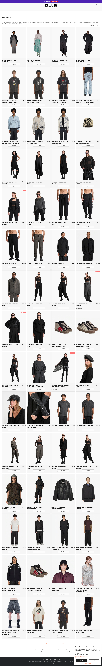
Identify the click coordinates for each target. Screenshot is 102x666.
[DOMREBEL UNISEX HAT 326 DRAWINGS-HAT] (88, 124)
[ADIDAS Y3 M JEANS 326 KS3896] (14, 530)
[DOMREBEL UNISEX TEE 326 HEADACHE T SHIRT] (14, 83)
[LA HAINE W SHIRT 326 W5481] (88, 164)
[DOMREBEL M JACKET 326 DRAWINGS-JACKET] (63, 124)
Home (3, 19)
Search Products (35, 651)
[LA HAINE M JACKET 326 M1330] (14, 286)
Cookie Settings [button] (87, 663)
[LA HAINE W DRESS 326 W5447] (63, 449)
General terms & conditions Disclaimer (35, 661)
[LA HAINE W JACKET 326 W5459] (39, 327)
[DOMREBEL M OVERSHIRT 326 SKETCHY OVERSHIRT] (14, 124)
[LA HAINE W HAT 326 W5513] (88, 367)
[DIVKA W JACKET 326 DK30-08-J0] (88, 42)
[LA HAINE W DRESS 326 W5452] (14, 164)
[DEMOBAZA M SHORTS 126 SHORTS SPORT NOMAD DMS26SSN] (14, 613)
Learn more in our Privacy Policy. (82, 656)
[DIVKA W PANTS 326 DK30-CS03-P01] (63, 42)
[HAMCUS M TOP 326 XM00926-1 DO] (14, 489)
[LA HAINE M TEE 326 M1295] (88, 408)
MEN (41, 9)
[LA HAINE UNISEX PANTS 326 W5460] (14, 367)
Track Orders (51, 651)
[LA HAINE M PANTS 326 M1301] (63, 205)
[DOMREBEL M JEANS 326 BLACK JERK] (88, 613)
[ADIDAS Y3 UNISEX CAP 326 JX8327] (63, 571)
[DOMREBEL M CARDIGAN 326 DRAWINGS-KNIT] (39, 124)
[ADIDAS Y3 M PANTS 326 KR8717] (88, 530)
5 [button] (51, 643)
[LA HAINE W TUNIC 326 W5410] (39, 205)
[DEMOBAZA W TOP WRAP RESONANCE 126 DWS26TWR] (88, 571)
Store (7, 19)
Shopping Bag (67, 651)
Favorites (59, 651)
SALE (60, 9)
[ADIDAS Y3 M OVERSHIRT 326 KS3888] (63, 530)
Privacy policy (45, 661)
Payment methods (52, 661)
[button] (54, 1)
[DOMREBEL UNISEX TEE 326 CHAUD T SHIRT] (39, 83)
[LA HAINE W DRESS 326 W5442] (63, 164)
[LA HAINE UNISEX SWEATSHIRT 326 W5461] (39, 367)
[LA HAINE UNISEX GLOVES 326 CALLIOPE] (39, 408)
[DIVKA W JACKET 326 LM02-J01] (14, 42)
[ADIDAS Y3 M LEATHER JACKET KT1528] (63, 489)
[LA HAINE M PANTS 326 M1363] (88, 205)
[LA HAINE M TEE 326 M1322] (63, 408)
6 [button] (53, 643)
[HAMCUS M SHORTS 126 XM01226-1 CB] (39, 489)
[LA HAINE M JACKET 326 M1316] (88, 246)
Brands (11, 19)
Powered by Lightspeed (51, 663)
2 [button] (46, 643)
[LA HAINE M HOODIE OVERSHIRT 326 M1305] (63, 246)
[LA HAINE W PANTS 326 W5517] (63, 286)
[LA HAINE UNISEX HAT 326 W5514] (14, 408)
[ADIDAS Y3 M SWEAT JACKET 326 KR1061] (14, 571)
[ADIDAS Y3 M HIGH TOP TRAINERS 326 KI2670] (63, 327)
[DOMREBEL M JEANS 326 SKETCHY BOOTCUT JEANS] (88, 83)
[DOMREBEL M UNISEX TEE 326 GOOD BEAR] (63, 613)
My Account (43, 651)
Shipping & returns (60, 661)
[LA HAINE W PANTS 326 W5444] (39, 286)
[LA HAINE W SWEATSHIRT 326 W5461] (14, 449)
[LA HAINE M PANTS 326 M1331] (39, 246)
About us (65, 661)
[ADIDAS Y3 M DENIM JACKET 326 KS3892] (39, 530)
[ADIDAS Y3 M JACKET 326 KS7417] (88, 489)
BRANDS (54, 9)
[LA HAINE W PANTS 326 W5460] (39, 449)
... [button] (57, 643)
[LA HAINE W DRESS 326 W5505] (39, 164)
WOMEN (47, 9)
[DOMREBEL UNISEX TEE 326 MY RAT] (39, 613)
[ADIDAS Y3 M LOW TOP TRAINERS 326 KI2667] (88, 327)
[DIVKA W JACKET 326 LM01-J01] (39, 42)
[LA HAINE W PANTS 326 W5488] (88, 449)
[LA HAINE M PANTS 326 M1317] (14, 246)
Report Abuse (71, 661)
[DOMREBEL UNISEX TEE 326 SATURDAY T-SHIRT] (63, 83)
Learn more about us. (79, 657)
